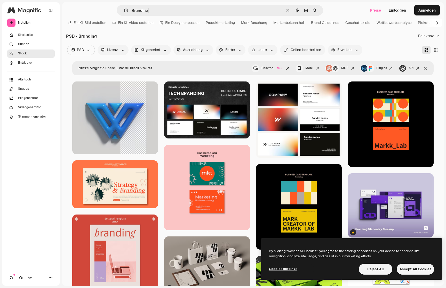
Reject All (375, 269)
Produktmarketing (220, 22)
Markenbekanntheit (289, 22)
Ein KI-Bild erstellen (90, 22)
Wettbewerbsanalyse (394, 22)
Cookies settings (283, 269)
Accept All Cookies (415, 269)
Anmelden (427, 10)
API (411, 68)
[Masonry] (426, 50)
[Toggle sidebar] (50, 10)
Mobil (309, 68)
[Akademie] (21, 278)
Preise (375, 10)
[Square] (436, 50)
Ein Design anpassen (182, 22)
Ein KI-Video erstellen (136, 22)
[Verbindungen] (11, 278)
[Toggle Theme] (30, 278)
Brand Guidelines (325, 22)
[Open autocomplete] (124, 10)
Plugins (381, 68)
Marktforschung (254, 22)
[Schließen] (425, 68)
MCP (344, 68)
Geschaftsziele (357, 22)
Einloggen (397, 10)
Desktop (271, 68)
